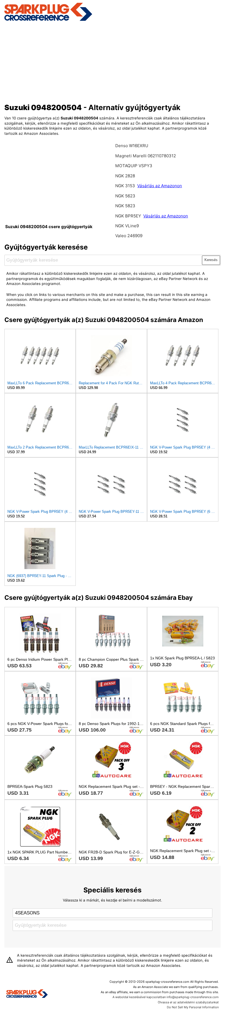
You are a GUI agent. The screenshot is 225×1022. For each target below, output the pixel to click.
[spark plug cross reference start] (48, 20)
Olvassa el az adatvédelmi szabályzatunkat (188, 1002)
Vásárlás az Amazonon (159, 185)
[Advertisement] (112, 61)
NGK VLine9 (127, 225)
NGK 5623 (125, 195)
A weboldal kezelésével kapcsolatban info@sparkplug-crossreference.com (166, 997)
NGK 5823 (125, 205)
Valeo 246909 (128, 235)
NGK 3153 (125, 185)
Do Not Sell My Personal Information (193, 1007)
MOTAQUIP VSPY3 (133, 165)
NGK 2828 (125, 175)
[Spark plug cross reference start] (27, 994)
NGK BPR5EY (128, 216)
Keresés (211, 260)
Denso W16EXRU (131, 145)
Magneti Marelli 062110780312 (145, 155)
